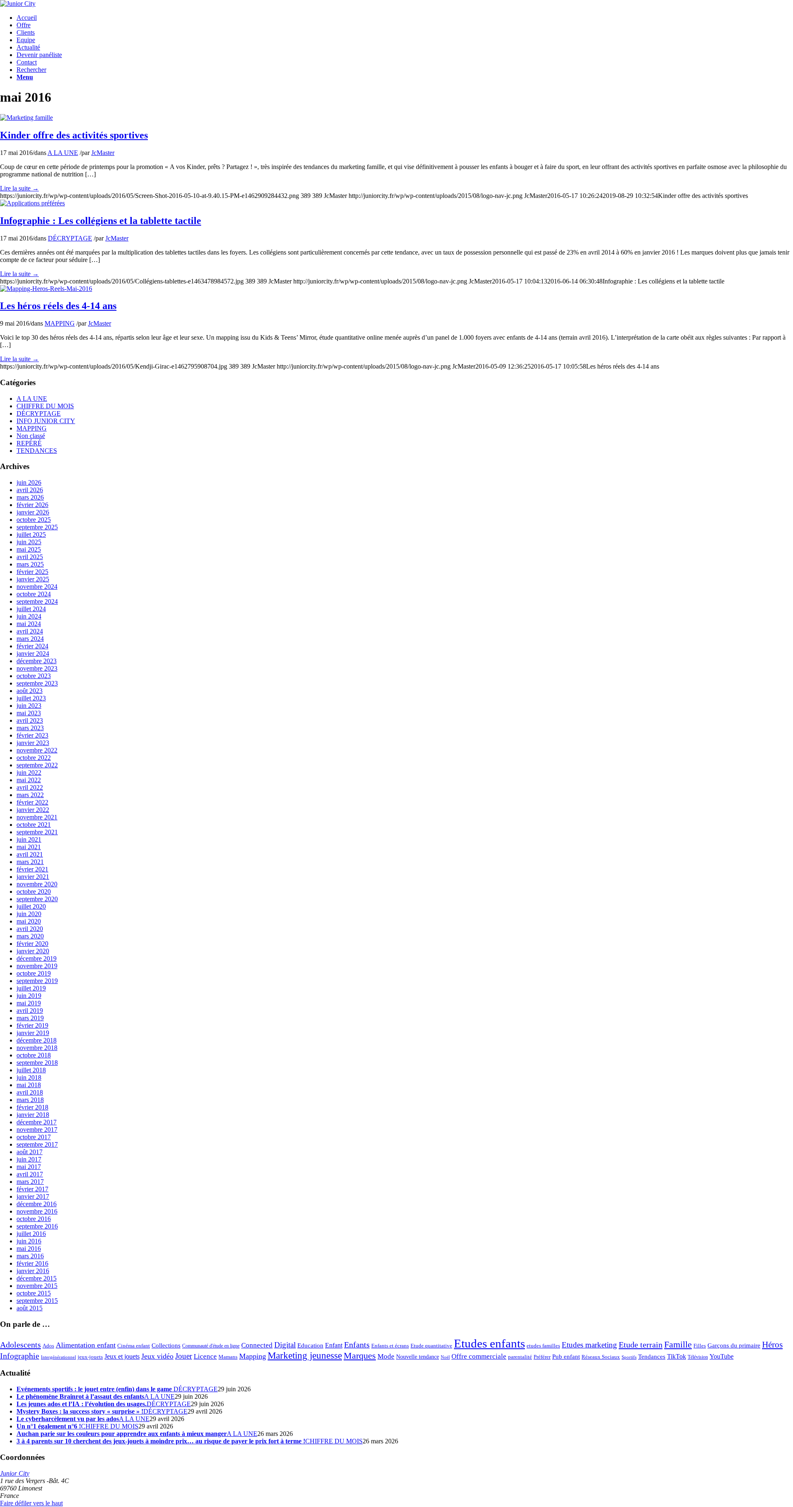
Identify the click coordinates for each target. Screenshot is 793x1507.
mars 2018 (30, 1099)
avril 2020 (30, 928)
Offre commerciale (478, 1356)
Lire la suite (19, 188)
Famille (678, 1344)
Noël (445, 1357)
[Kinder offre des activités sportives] (26, 117)
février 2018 (32, 1107)
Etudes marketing (589, 1344)
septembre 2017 (37, 1144)
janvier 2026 (33, 512)
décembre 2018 (37, 1040)
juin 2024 (29, 616)
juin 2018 (29, 1077)
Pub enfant (566, 1356)
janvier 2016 (33, 1270)
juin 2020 (29, 913)
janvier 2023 (33, 742)
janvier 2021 (33, 876)
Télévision (698, 1357)
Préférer (542, 1357)
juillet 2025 (31, 534)
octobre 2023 (34, 675)
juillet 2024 (31, 608)
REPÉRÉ (29, 443)
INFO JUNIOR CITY (46, 420)
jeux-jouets (90, 1357)
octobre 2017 (34, 1136)
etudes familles (543, 1346)
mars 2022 (30, 794)
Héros (772, 1345)
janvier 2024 (33, 653)
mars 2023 (30, 727)
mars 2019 (30, 1017)
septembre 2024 (37, 601)
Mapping (252, 1356)
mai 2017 (29, 1166)
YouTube (722, 1356)
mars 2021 (30, 861)
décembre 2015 (37, 1278)
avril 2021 (30, 854)
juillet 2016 (31, 1233)
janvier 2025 (33, 579)
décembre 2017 (37, 1122)
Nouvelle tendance (417, 1356)
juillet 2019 (31, 988)
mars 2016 (30, 1255)
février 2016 (32, 1263)
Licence (205, 1356)
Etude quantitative (431, 1346)
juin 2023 (29, 705)
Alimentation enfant (86, 1345)
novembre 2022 (37, 750)
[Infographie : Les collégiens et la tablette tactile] (32, 203)
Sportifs (629, 1357)
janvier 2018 (33, 1114)
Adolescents (20, 1344)
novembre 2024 (37, 586)
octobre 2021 (34, 824)
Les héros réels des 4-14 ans (58, 305)
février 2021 (32, 869)
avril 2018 (30, 1092)
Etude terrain (640, 1344)
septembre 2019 (37, 980)
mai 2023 (29, 713)
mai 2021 (29, 846)
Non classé (31, 435)
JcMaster (102, 152)
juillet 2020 (31, 906)
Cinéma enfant (133, 1346)
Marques (360, 1355)
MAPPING (60, 323)
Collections (166, 1345)
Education (310, 1345)
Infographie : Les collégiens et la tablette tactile (100, 220)
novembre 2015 (37, 1285)
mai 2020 (29, 921)
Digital (285, 1344)
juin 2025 (29, 541)
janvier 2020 (33, 951)
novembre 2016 (37, 1211)
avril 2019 (30, 1010)
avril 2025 (30, 556)
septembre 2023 (37, 683)
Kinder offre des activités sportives (74, 135)
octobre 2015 (34, 1293)
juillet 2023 (31, 698)
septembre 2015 (37, 1300)
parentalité (520, 1357)
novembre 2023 (37, 668)
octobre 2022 (34, 757)
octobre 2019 (34, 973)
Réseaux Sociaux (601, 1357)
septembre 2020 (37, 898)
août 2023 (30, 690)
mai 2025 (29, 549)
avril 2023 (30, 720)
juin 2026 (29, 482)
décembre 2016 (37, 1203)
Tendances (651, 1356)
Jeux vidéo (157, 1356)
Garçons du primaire (734, 1345)
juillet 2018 (31, 1070)
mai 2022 (29, 779)
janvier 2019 (33, 1032)
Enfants (357, 1344)
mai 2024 (29, 623)
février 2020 (32, 943)
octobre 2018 (34, 1055)
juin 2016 (29, 1241)
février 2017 (32, 1189)
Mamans (227, 1357)
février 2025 (32, 571)
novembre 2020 (37, 884)
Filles (699, 1346)
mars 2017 (30, 1181)
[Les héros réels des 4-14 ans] (46, 288)
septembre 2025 (37, 527)
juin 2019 (29, 995)
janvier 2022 (33, 809)
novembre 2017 (37, 1129)
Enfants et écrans (390, 1346)
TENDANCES (37, 450)
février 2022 (32, 802)
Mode (386, 1356)
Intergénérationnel (58, 1357)
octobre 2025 (34, 519)
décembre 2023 (37, 660)
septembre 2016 (37, 1226)
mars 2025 (30, 564)
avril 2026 (30, 489)
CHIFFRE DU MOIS (45, 405)
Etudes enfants (489, 1343)
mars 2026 (30, 497)
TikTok (676, 1356)
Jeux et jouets (122, 1356)
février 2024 (32, 646)
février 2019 (32, 1025)
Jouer (183, 1356)
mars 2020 (30, 936)
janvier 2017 (33, 1196)
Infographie (19, 1355)
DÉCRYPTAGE (70, 238)
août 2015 (30, 1308)
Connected (257, 1345)
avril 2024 (30, 631)
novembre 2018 (37, 1047)
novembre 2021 (37, 817)
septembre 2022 (37, 765)
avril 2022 (30, 787)
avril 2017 (30, 1174)
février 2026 (32, 504)
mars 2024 (30, 638)
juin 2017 (29, 1159)
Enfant (333, 1345)
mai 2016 (29, 1248)
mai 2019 (29, 1003)
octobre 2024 (34, 594)
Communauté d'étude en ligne (211, 1346)
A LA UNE (62, 152)
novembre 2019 (37, 965)
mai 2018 (29, 1084)
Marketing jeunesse (305, 1355)
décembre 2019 (37, 958)
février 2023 (32, 735)
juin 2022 (29, 772)
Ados (48, 1346)
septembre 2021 (37, 832)
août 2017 (30, 1151)
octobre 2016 (34, 1218)
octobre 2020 (34, 891)
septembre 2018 (37, 1062)
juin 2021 (29, 839)
